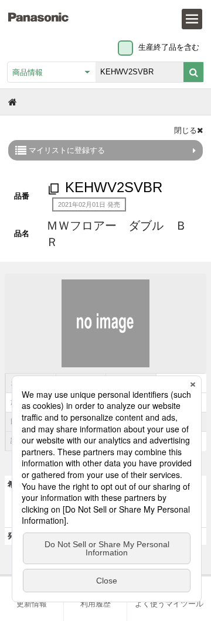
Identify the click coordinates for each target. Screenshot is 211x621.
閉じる (185, 130)
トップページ (13, 101)
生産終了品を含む (168, 47)
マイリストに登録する (65, 150)
